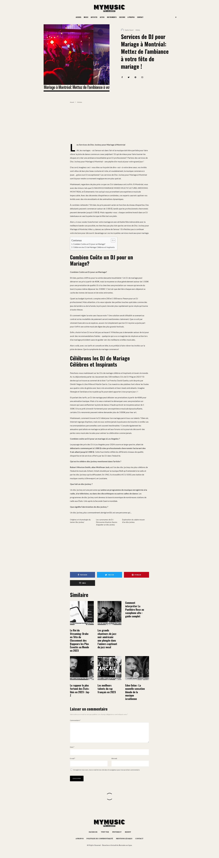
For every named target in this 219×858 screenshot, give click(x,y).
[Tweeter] (129, 77)
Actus (102, 17)
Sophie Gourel (129, 30)
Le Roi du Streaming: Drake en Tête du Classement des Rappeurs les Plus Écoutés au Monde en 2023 (79, 640)
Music (86, 17)
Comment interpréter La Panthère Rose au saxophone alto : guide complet (134, 609)
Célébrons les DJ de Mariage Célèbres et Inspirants (94, 247)
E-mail (72, 758)
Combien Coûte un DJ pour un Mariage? (89, 244)
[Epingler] (135, 77)
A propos (131, 17)
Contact (140, 17)
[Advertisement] (109, 124)
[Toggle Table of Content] (112, 240)
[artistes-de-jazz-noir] (109, 613)
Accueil (78, 17)
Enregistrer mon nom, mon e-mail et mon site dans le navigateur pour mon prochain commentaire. (106, 770)
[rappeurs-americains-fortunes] (82, 668)
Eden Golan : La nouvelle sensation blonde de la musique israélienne (135, 692)
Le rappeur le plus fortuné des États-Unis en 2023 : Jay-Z (80, 690)
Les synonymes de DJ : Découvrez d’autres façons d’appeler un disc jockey (106, 522)
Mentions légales (124, 839)
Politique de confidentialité (100, 839)
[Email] (142, 77)
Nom (72, 747)
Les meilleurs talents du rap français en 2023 (107, 689)
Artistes (94, 17)
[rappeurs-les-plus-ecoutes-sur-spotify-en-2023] (82, 613)
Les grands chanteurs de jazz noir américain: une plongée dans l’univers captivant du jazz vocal (107, 639)
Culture (122, 17)
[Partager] (122, 77)
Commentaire (75, 720)
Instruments (112, 17)
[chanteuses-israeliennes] (137, 668)
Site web (114, 758)
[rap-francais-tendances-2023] (109, 668)
